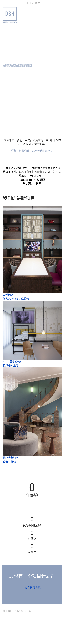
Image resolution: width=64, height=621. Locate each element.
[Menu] (59, 17)
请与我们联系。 (33, 587)
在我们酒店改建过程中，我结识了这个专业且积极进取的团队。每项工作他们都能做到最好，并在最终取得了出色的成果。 (32, 172)
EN (31, 3)
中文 (37, 3)
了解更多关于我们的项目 (17, 65)
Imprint (6, 610)
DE (27, 3)
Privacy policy (22, 610)
